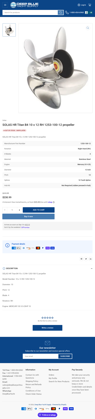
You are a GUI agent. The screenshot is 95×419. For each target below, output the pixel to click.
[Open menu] (5, 5)
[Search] (60, 12)
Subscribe (65, 356)
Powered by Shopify (59, 405)
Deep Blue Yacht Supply (43, 405)
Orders (51, 375)
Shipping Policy (32, 381)
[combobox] (33, 12)
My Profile (53, 378)
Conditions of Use (33, 391)
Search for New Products (59, 381)
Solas (4, 120)
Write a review (47, 328)
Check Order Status (34, 394)
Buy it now (28, 216)
